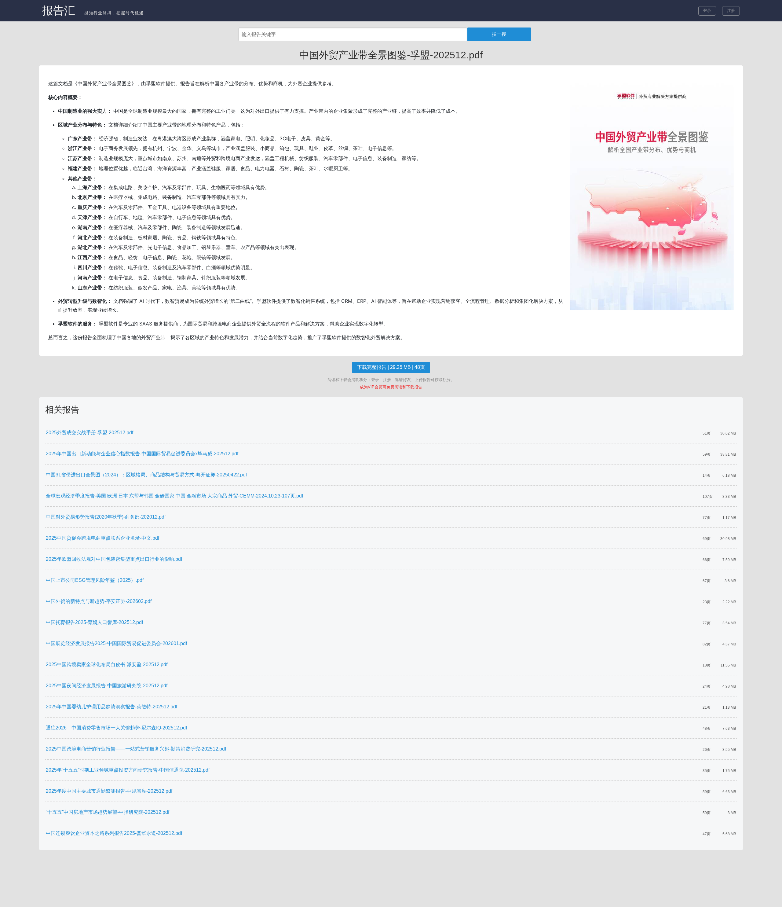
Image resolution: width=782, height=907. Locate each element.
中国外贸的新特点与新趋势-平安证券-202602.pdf (99, 601)
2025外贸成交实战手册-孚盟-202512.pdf (89, 432)
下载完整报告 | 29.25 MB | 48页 (391, 367)
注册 (731, 10)
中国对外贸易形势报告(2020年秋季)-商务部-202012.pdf (106, 517)
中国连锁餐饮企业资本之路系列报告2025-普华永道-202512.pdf (114, 833)
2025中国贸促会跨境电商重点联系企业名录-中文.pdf (102, 538)
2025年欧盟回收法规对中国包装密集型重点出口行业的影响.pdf (114, 559)
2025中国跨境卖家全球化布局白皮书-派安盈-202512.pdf (106, 664)
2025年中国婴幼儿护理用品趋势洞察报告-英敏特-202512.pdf (111, 706)
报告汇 (58, 10)
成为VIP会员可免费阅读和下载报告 (391, 387)
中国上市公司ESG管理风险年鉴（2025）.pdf (95, 580)
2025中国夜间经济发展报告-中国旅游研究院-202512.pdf (106, 685)
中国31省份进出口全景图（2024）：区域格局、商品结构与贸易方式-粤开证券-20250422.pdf (146, 474)
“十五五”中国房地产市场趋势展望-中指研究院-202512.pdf (107, 812)
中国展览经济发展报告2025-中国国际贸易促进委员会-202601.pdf (116, 643)
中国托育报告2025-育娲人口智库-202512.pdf (94, 622)
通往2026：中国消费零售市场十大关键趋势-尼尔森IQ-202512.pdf (116, 727)
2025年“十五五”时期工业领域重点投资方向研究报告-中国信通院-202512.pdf (128, 770)
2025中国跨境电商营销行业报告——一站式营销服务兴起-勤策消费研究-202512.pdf (136, 748)
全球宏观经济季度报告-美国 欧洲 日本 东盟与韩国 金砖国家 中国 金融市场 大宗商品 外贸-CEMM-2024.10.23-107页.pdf (174, 495)
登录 (707, 10)
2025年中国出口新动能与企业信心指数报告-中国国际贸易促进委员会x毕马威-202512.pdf (142, 453)
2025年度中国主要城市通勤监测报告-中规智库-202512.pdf (109, 791)
